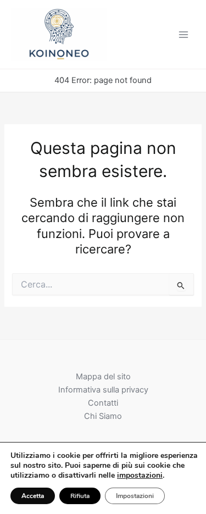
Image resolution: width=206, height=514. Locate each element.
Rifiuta (80, 495)
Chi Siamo (103, 416)
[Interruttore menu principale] (183, 34)
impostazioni (140, 475)
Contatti (103, 403)
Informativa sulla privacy (103, 390)
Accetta (32, 495)
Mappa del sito (103, 377)
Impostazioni (135, 495)
